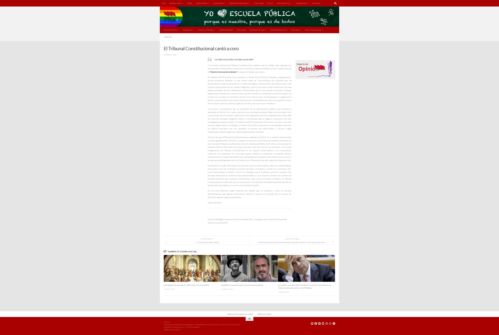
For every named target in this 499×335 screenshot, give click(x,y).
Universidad (258, 3)
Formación (316, 3)
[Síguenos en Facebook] (315, 323)
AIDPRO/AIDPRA (226, 30)
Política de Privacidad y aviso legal (240, 314)
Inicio (164, 3)
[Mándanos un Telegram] (334, 323)
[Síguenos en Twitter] (319, 323)
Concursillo (241, 30)
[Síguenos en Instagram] (326, 323)
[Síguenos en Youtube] (323, 323)
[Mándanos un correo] (312, 323)
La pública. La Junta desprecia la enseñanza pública (242, 285)
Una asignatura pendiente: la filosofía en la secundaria (186, 285)
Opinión (168, 37)
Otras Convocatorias (313, 30)
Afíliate (189, 3)
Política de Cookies (264, 314)
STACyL (270, 3)
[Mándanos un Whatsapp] (330, 323)
